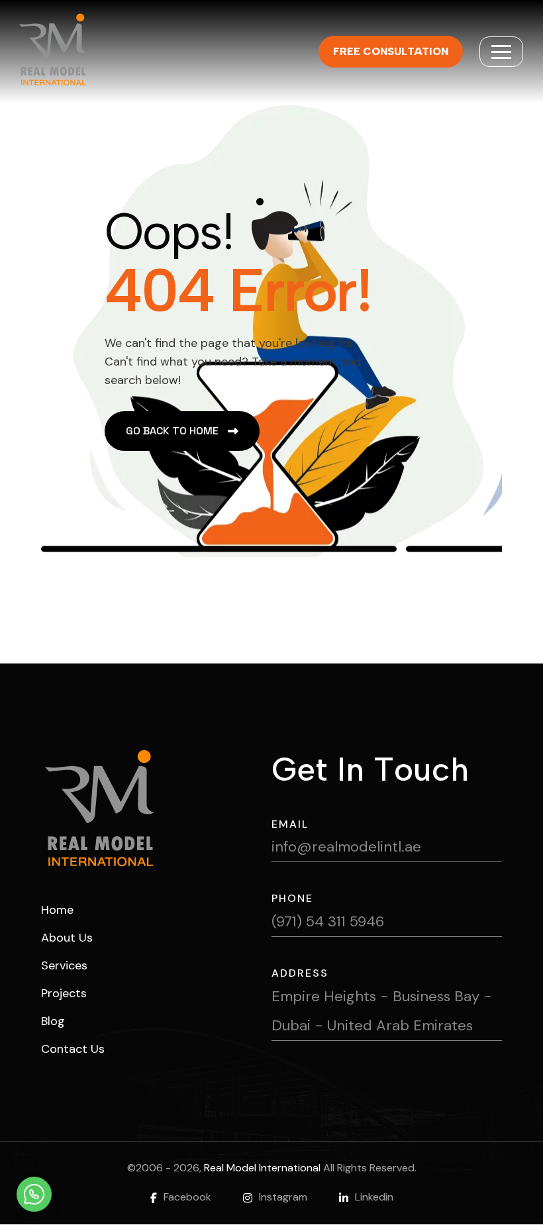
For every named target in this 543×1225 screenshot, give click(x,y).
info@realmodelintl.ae (346, 846)
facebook (187, 1197)
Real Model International (262, 1168)
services (64, 965)
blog (53, 1021)
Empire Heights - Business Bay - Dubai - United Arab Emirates (382, 1011)
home (57, 910)
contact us (73, 1049)
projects (64, 993)
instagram (283, 1197)
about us (67, 938)
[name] (501, 51)
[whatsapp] (34, 1194)
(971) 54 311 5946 (328, 921)
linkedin (374, 1197)
